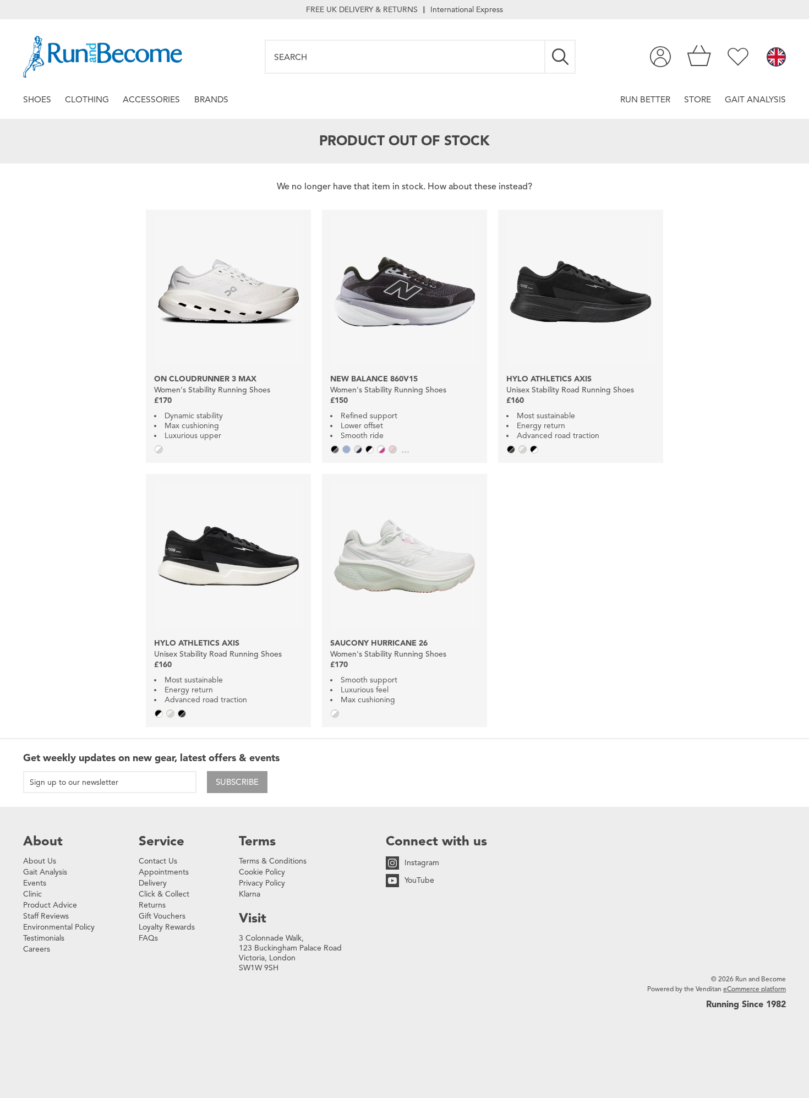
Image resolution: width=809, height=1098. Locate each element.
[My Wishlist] (738, 56)
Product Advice (50, 905)
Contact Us (158, 861)
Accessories (151, 99)
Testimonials (43, 938)
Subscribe (237, 782)
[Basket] (699, 56)
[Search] (560, 57)
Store (697, 99)
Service (161, 841)
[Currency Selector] (776, 57)
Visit (252, 918)
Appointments (164, 872)
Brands (211, 99)
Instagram (421, 862)
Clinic (32, 894)
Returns (152, 905)
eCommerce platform (754, 989)
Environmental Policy (59, 927)
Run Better (645, 99)
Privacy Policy (262, 883)
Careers (36, 949)
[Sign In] (660, 56)
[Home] (102, 57)
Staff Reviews (46, 916)
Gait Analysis (755, 99)
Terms (257, 841)
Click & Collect (164, 894)
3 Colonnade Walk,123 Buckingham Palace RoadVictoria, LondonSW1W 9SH (290, 953)
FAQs (148, 938)
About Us (39, 861)
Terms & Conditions (273, 861)
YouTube (419, 880)
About (43, 841)
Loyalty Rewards (167, 927)
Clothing (87, 99)
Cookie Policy (262, 872)
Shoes (37, 99)
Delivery (153, 883)
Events (34, 883)
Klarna (249, 894)
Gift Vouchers (162, 916)
